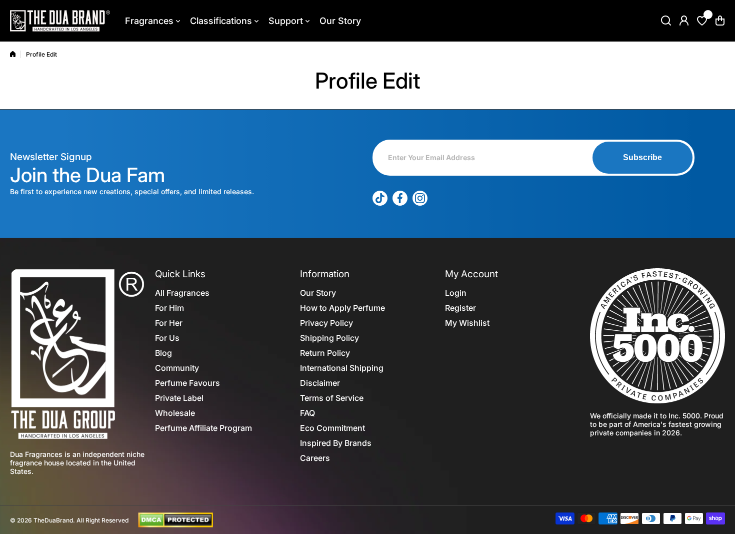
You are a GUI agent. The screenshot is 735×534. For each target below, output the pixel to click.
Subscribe (642, 157)
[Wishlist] (702, 21)
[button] (720, 21)
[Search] (666, 21)
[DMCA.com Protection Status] (175, 519)
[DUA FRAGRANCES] (60, 21)
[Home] (13, 54)
